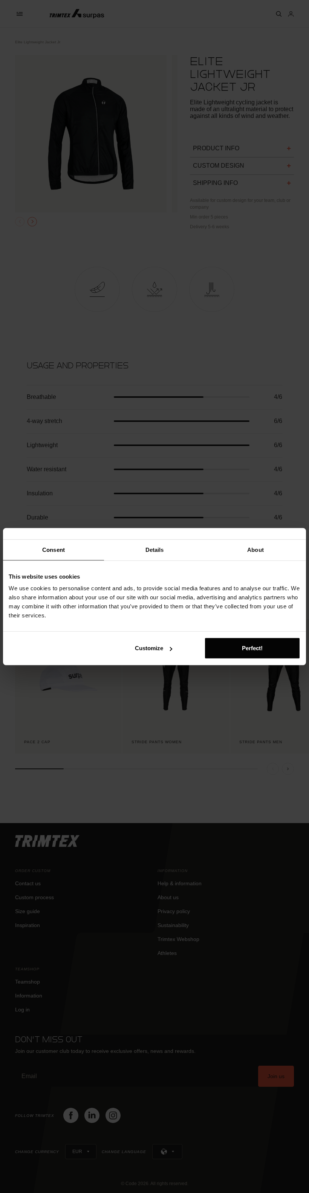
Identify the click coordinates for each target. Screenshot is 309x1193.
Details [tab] (154, 549)
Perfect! (252, 648)
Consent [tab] (53, 549)
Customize (149, 648)
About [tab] (255, 549)
